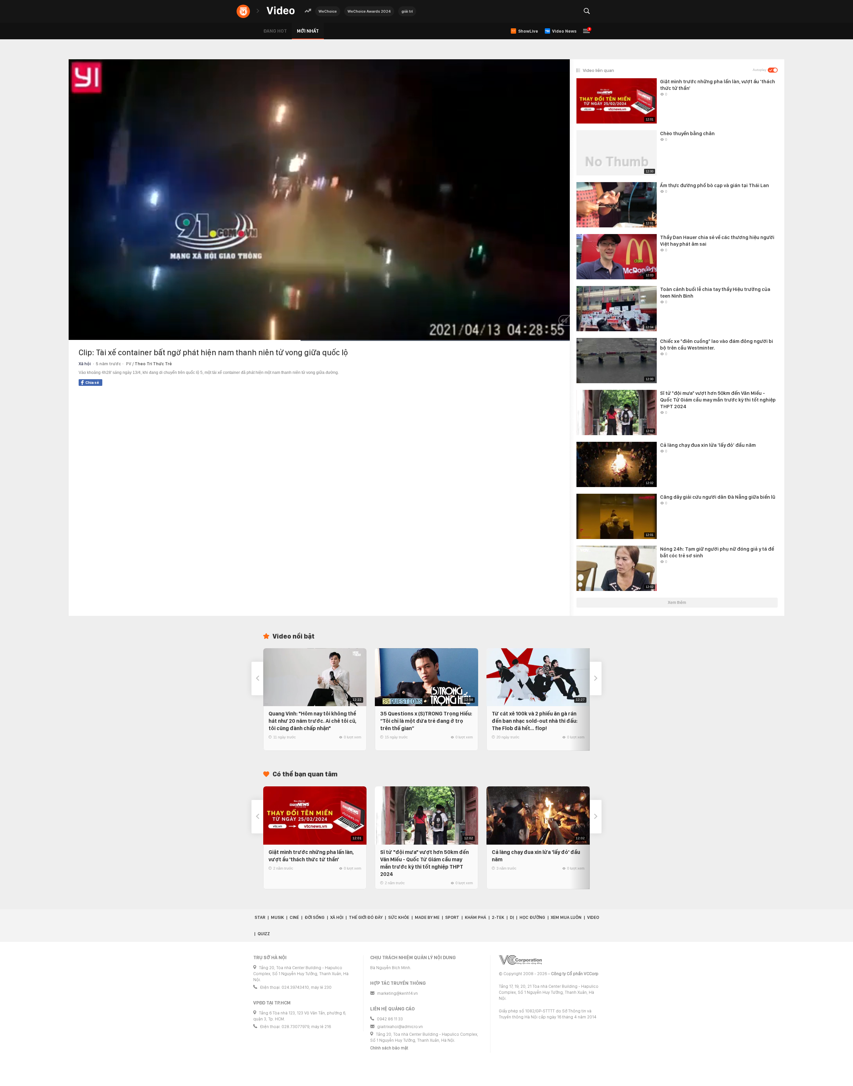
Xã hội (85, 363)
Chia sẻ (92, 382)
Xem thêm (677, 602)
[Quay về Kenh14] (243, 11)
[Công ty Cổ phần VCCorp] (520, 960)
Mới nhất (308, 31)
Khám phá (475, 917)
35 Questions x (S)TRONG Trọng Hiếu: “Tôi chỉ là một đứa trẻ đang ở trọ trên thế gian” (426, 720)
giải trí (407, 11)
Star (260, 917)
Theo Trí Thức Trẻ (153, 363)
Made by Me (427, 917)
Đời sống (315, 917)
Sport (452, 917)
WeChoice (328, 11)
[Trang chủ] (281, 10)
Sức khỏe (398, 917)
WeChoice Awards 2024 (369, 11)
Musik (277, 917)
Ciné (294, 917)
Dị (512, 917)
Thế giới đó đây (366, 917)
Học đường (532, 917)
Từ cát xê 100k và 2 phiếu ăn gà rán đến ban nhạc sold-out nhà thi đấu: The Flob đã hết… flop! (534, 720)
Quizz (264, 933)
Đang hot (275, 31)
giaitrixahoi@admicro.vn (400, 1026)
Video (593, 917)
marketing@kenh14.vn (397, 993)
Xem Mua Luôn (566, 917)
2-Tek (498, 917)
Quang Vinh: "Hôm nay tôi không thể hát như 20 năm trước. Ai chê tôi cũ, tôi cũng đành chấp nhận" (313, 720)
